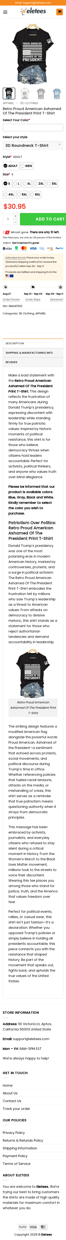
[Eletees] (33, 12)
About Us (10, 1093)
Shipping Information (20, 1148)
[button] (5, 12)
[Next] (57, 54)
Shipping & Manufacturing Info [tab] (29, 353)
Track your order (16, 1108)
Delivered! (56, 299)
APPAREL (8, 103)
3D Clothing (29, 103)
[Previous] (8, 54)
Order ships (32, 299)
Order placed (11, 299)
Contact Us (12, 1101)
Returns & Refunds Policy (23, 1140)
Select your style (15, 137)
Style (7, 157)
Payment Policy (15, 1156)
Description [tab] (15, 343)
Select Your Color (16, 120)
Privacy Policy (14, 1132)
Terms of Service (16, 1163)
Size (6, 174)
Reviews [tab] (11, 362)
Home (7, 1085)
